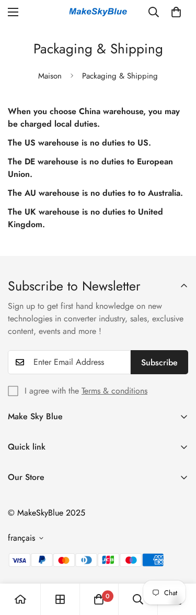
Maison (50, 76)
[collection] (60, 599)
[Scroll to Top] (177, 559)
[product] (20, 599)
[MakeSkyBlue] (98, 12)
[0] (176, 12)
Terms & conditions (114, 391)
